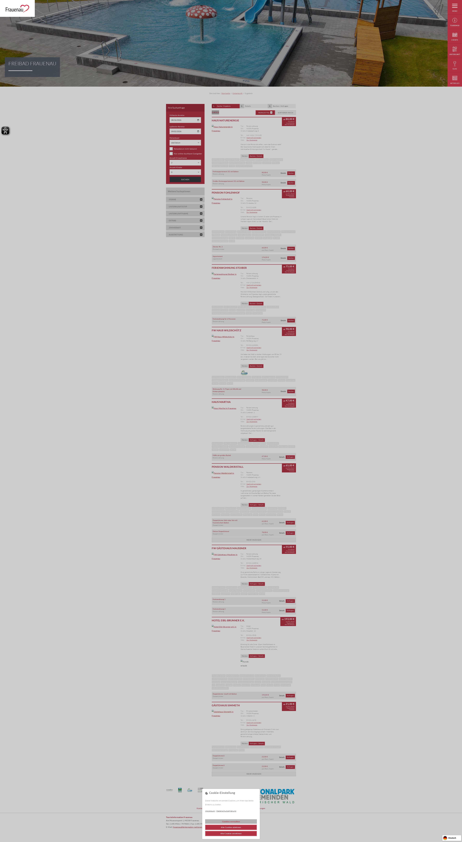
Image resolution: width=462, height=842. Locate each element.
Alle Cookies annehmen (231, 833)
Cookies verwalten (231, 821)
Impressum (210, 811)
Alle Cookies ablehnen (231, 827)
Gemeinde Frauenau (17, 8)
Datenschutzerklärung (226, 811)
